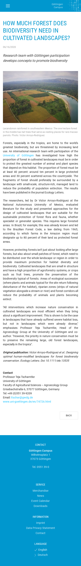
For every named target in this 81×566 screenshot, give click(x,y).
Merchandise (40, 490)
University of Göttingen (18, 155)
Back (69, 415)
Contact (40, 533)
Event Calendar (40, 500)
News (40, 495)
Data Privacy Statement (40, 528)
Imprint (40, 522)
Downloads (40, 506)
